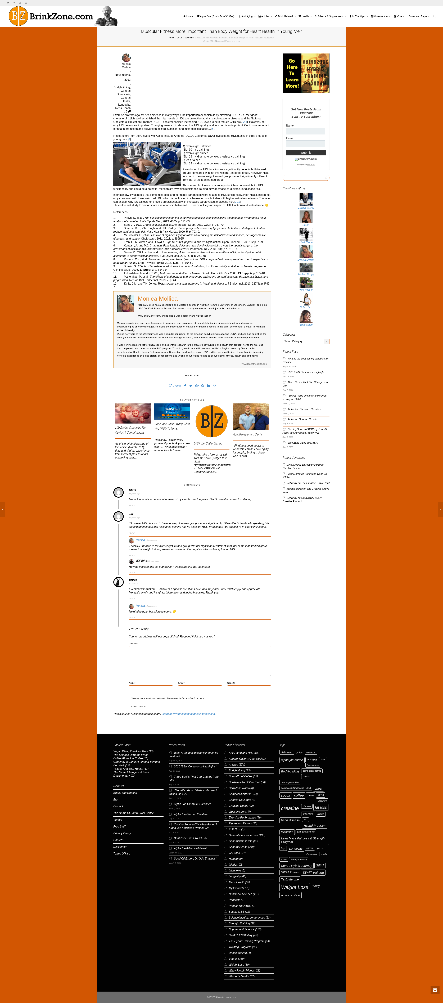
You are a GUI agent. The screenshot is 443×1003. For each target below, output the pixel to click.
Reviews (118, 786)
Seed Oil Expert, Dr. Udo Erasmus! (195, 858)
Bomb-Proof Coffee (240, 776)
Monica (140, 539)
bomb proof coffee (312, 771)
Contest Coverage (240, 799)
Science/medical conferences (247, 917)
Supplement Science (241, 929)
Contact (118, 806)
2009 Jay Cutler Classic (208, 443)
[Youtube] (20, 3)
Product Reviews (239, 905)
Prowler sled (311, 854)
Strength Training (239, 923)
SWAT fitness (290, 872)
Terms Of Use (121, 853)
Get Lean (234, 852)
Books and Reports (419, 16)
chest (318, 788)
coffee (299, 795)
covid (321, 794)
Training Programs (240, 947)
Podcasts (234, 899)
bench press (313, 765)
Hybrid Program (315, 825)
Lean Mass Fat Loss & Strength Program (303, 840)
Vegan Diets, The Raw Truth (130, 751)
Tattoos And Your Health (128, 768)
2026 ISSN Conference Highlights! (307, 372)
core (311, 795)
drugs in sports (238, 811)
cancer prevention (290, 782)
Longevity (124, 104)
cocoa (285, 795)
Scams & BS (236, 911)
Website (231, 683)
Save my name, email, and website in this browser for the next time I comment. (167, 698)
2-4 (245, 121)
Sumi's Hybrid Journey (296, 865)
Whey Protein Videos (242, 970)
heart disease (290, 820)
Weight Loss (236, 964)
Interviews (235, 870)
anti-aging (312, 759)
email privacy (311, 164)
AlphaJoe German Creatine (303, 419)
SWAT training (313, 872)
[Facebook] (14, 3)
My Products (236, 888)
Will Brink (292, 483)
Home (189, 16)
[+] (133, 413)
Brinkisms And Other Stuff (244, 782)
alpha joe (310, 752)
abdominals (286, 752)
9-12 (237, 201)
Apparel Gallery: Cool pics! (245, 758)
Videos (400, 16)
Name (132, 683)
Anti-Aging (247, 16)
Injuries (233, 864)
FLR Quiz (235, 829)
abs (299, 753)
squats (284, 859)
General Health (238, 846)
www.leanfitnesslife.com (255, 363)
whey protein (290, 895)
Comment (133, 643)
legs (283, 848)
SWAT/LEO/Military (240, 935)
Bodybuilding (122, 87)
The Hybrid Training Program (246, 941)
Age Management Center (248, 434)
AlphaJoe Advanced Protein (191, 848)
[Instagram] (26, 3)
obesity (309, 848)
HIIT (305, 819)
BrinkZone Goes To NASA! (303, 442)
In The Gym (359, 16)
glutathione (308, 814)
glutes (320, 814)
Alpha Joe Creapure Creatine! (304, 409)
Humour (234, 858)
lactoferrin (287, 831)
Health (305, 16)
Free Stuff (119, 826)
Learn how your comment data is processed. (189, 713)
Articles (265, 16)
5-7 (214, 128)
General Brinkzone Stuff (243, 835)
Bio (115, 799)
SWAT (320, 865)
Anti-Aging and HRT (241, 752)
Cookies (118, 840)
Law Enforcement (306, 831)
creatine (290, 808)
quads (324, 854)
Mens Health (123, 108)
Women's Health (239, 976)
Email (180, 683)
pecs (320, 848)
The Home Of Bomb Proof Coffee (133, 813)
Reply (132, 505)
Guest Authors (381, 16)
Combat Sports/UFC (241, 794)
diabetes (307, 806)
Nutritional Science (240, 894)
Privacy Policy (122, 833)
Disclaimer (119, 846)
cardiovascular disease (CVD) (296, 788)
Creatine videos (238, 805)
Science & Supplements (330, 16)
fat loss (321, 807)
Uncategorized (238, 952)
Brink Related (285, 16)
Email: (290, 138)
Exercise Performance (242, 817)
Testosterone (290, 879)
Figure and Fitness (240, 823)
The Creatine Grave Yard (315, 483)
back (323, 759)
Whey (316, 886)
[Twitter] (8, 3)
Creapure (322, 800)
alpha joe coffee (292, 760)
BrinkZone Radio (239, 788)
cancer (306, 776)
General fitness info (240, 841)
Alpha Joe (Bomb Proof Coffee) (217, 16)
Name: (290, 125)
